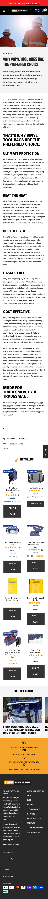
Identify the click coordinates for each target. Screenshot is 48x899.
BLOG (29, 800)
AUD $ (7, 869)
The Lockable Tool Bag (12, 544)
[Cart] (43, 11)
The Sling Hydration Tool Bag (12, 490)
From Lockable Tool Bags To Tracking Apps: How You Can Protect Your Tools (21, 730)
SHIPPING (31, 814)
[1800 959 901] (31, 10)
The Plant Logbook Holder (35, 599)
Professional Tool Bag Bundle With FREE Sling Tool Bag (12, 654)
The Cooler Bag (35, 488)
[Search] (9, 11)
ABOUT (30, 804)
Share (5, 448)
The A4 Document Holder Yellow (12, 599)
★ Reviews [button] (46, 451)
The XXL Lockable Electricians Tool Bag (35, 545)
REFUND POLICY (34, 832)
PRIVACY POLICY (34, 818)
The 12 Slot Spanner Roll (35, 652)
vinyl (21, 443)
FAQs (29, 795)
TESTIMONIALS (33, 809)
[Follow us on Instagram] (12, 859)
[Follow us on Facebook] (6, 859)
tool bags (8, 53)
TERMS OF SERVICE (35, 828)
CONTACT (31, 823)
